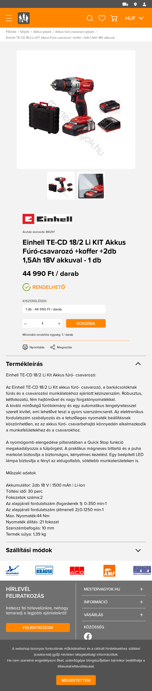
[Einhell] (47, 219)
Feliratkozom (38, 627)
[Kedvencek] (102, 18)
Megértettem (76, 680)
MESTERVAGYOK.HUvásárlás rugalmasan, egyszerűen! (24, 22)
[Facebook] (88, 636)
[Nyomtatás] (33, 347)
